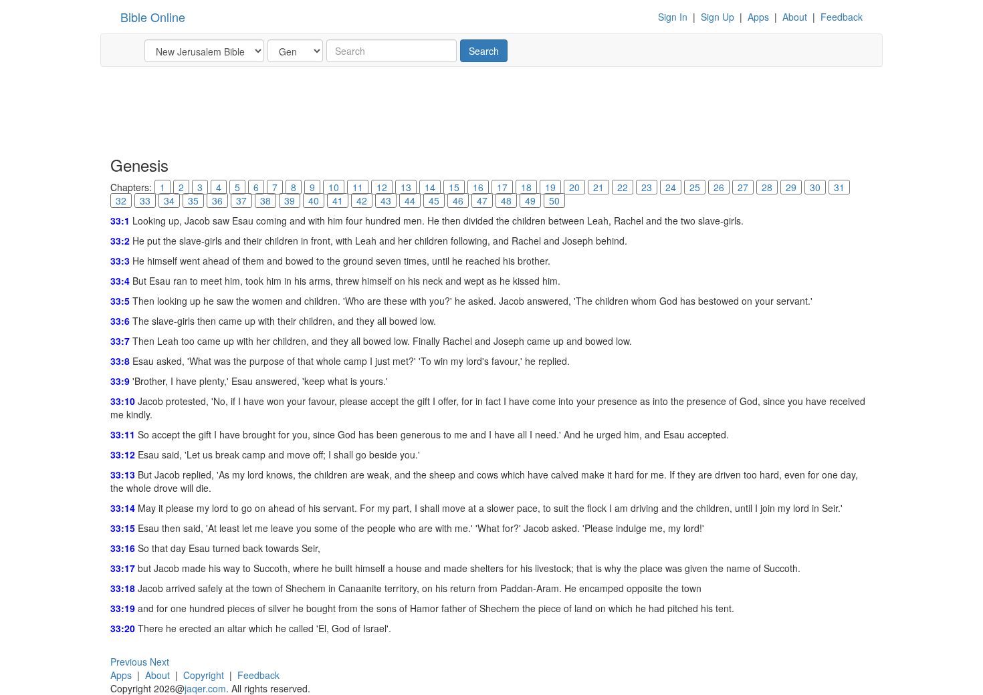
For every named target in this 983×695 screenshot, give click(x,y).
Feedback (842, 16)
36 (217, 200)
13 (406, 187)
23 (646, 187)
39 (289, 200)
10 (333, 187)
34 (169, 200)
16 (478, 187)
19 (550, 187)
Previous (128, 661)
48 (506, 200)
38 (265, 200)
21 (598, 187)
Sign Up (717, 16)
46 (458, 200)
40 (313, 200)
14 (430, 187)
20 (574, 187)
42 (361, 200)
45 (434, 200)
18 (526, 187)
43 (385, 200)
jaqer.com (205, 688)
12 (381, 187)
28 (767, 187)
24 (670, 187)
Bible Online (152, 16)
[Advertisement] (353, 110)
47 (482, 200)
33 (145, 200)
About (794, 16)
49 (530, 200)
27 (743, 187)
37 (241, 200)
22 (622, 187)
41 (337, 200)
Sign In (672, 16)
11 (357, 187)
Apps (758, 16)
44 (410, 200)
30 (815, 187)
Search (484, 50)
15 (454, 187)
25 (694, 187)
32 (121, 200)
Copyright (203, 675)
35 (193, 200)
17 (502, 187)
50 (554, 200)
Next (159, 661)
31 (839, 187)
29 (791, 187)
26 (719, 187)
